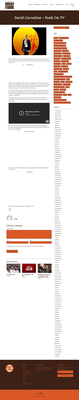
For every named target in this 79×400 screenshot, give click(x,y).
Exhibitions (37, 4)
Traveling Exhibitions (27, 373)
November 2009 (58, 326)
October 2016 (58, 158)
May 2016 (57, 166)
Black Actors (65, 50)
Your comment (10, 228)
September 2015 (58, 183)
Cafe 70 (68, 63)
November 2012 (58, 254)
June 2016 (57, 164)
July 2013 (57, 237)
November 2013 (58, 229)
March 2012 (57, 270)
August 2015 (57, 185)
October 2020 (58, 112)
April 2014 (57, 218)
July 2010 (57, 310)
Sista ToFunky (57, 97)
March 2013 (57, 245)
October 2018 (58, 117)
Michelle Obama (67, 84)
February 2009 (58, 345)
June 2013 (57, 239)
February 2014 (58, 223)
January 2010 (57, 322)
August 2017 (57, 137)
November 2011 (58, 279)
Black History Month (66, 58)
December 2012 (58, 252)
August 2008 (57, 353)
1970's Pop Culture (58, 40)
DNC (55, 71)
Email (31, 240)
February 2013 (58, 248)
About (30, 4)
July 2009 (57, 335)
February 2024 (58, 110)
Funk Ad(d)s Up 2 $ (11, 274)
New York (56, 89)
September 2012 (58, 258)
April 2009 (57, 341)
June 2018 (57, 123)
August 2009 (57, 333)
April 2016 (57, 169)
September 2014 (58, 208)
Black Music (57, 61)
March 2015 (57, 196)
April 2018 (57, 125)
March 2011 (57, 293)
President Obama (58, 94)
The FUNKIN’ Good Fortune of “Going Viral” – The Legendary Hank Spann (44, 276)
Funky (62, 81)
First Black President (59, 74)
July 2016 (57, 162)
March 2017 (57, 148)
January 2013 (57, 250)
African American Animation (60, 43)
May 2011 (57, 291)
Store (67, 4)
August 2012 (57, 260)
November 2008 (58, 351)
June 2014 (57, 214)
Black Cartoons (66, 53)
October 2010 (58, 304)
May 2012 (57, 266)
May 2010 (57, 314)
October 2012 (58, 256)
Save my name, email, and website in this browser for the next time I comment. (25, 246)
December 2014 (58, 202)
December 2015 (58, 177)
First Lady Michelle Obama (59, 79)
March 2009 (57, 343)
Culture (51, 4)
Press (24, 377)
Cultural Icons (64, 66)
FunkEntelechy (59, 4)
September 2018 (58, 119)
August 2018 (57, 121)
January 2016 (57, 175)
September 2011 (58, 283)
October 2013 (58, 231)
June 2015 (57, 189)
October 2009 (58, 329)
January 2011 (57, 297)
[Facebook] (36, 393)
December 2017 (58, 133)
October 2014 (58, 206)
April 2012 (57, 268)
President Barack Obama (59, 92)
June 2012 (57, 264)
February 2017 (58, 150)
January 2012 (57, 275)
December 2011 (58, 277)
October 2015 (58, 181)
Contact (24, 381)
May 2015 (57, 191)
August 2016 (57, 160)
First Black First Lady (63, 71)
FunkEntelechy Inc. (27, 383)
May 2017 (57, 144)
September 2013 (58, 233)
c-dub (64, 63)
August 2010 (57, 308)
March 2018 (57, 127)
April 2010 (57, 316)
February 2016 (58, 173)
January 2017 (58, 152)
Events (24, 375)
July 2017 (57, 139)
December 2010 (58, 299)
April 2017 (57, 146)
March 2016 (57, 171)
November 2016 (58, 156)
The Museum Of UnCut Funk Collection (62, 102)
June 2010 (57, 312)
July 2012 (57, 262)
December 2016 (58, 154)
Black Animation (58, 53)
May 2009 (57, 339)
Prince (65, 94)
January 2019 (57, 115)
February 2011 (58, 295)
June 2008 (57, 356)
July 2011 (57, 287)
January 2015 (57, 200)
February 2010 (58, 320)
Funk (68, 79)
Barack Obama (57, 50)
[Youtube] (41, 393)
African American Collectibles (60, 48)
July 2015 (57, 187)
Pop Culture (63, 89)
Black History (57, 58)
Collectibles (57, 66)
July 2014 (57, 212)
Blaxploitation (57, 63)
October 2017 (58, 135)
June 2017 (57, 142)
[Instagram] (43, 393)
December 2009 (58, 324)
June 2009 (57, 337)
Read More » (24, 277)
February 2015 (58, 198)
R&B (69, 94)
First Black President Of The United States (63, 76)
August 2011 (57, 285)
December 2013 (58, 227)
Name (8, 240)
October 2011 (58, 281)
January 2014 (58, 225)
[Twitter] (38, 393)
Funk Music (57, 81)
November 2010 (58, 302)
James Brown (68, 81)
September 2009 (58, 331)
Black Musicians (65, 61)
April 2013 (57, 243)
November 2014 (58, 204)
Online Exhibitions (26, 371)
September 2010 (58, 306)
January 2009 (57, 347)
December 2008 (58, 349)
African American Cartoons (60, 45)
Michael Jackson (58, 84)
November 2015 (58, 179)
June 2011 (57, 289)
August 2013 (57, 235)
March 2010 (57, 318)
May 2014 (57, 216)
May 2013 (57, 241)
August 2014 (57, 210)
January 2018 (57, 131)
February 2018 (58, 129)
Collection (44, 4)
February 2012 (58, 272)
